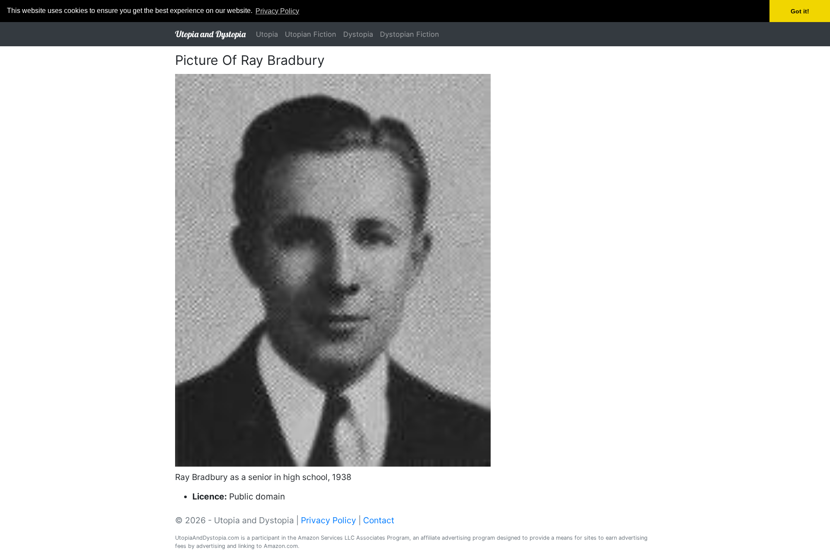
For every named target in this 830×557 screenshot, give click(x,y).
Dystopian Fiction (409, 34)
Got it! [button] (800, 11)
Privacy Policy (328, 520)
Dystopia (358, 34)
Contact (378, 520)
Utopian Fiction (310, 34)
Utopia (267, 34)
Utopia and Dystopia (210, 34)
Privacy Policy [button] (277, 11)
